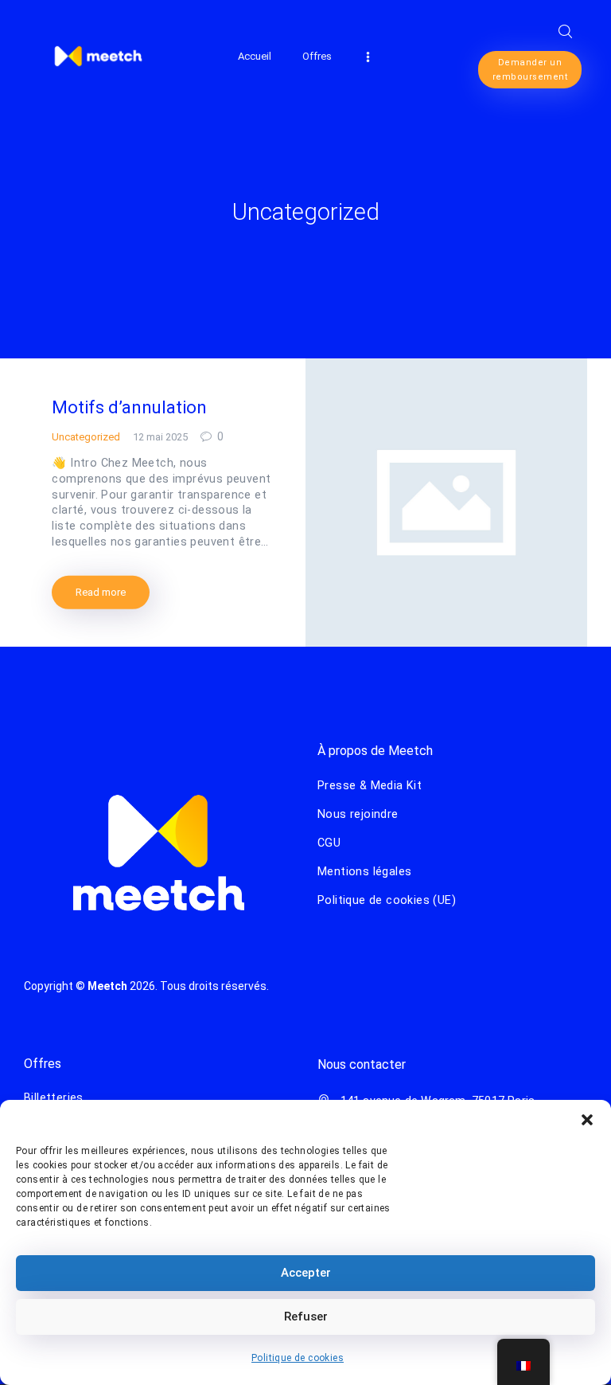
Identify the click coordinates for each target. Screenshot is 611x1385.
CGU (329, 842)
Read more (101, 592)
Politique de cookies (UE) (386, 900)
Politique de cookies (297, 1357)
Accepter (306, 1273)
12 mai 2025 (160, 437)
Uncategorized (86, 437)
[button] (587, 1120)
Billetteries (54, 1097)
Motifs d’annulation (129, 407)
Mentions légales (364, 871)
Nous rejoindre (358, 814)
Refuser (306, 1316)
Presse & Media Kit (369, 785)
